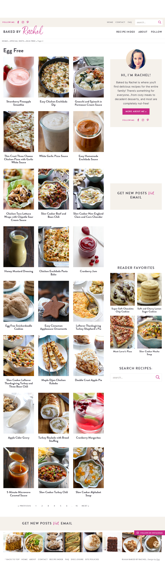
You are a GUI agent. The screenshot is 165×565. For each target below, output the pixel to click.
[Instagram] (23, 22)
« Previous (24, 505)
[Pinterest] (28, 22)
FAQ (130, 22)
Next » (85, 505)
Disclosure (77, 559)
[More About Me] (136, 59)
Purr (158, 559)
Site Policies (92, 559)
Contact (120, 22)
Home (110, 22)
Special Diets (17, 41)
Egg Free (30, 41)
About (142, 32)
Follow (156, 32)
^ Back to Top (12, 559)
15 (77, 505)
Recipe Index (125, 32)
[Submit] (160, 22)
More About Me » (136, 111)
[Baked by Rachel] (23, 30)
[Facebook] (18, 22)
